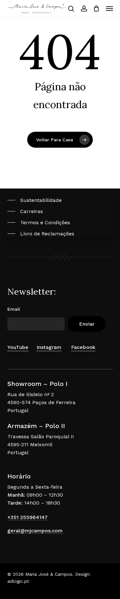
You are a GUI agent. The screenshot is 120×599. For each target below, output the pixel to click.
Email (15, 309)
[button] (109, 8)
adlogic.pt (18, 581)
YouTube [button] (17, 347)
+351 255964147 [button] (27, 517)
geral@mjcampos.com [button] (35, 531)
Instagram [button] (48, 347)
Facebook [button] (83, 347)
